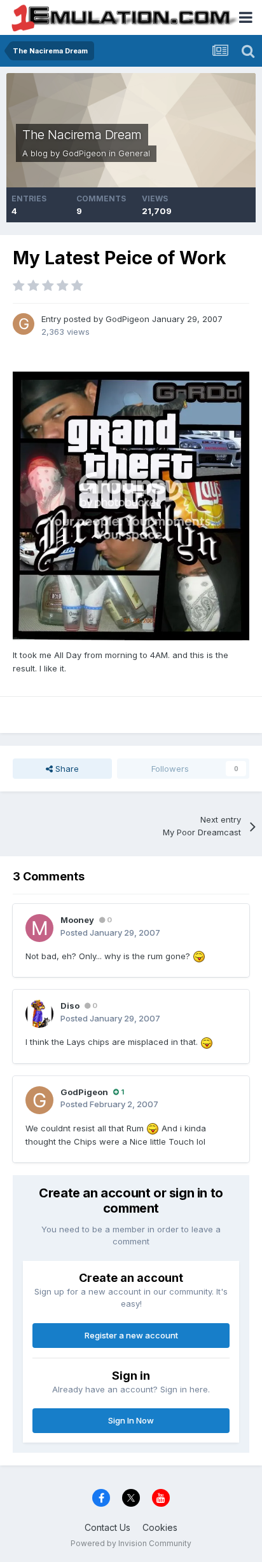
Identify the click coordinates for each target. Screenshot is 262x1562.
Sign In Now (131, 1420)
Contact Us (107, 1527)
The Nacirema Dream (82, 134)
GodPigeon (84, 153)
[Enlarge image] (131, 505)
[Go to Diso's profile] (39, 1014)
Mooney (77, 920)
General (134, 153)
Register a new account (131, 1335)
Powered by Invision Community (131, 1543)
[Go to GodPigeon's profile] (23, 324)
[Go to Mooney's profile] (39, 928)
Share (66, 769)
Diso (69, 1005)
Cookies (159, 1527)
